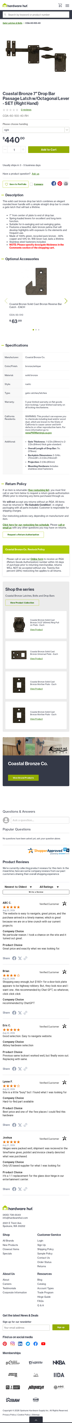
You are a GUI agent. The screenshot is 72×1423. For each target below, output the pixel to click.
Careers (7, 1283)
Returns (41, 1266)
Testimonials (9, 1288)
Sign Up (41, 1245)
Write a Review (36, 892)
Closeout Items (11, 1249)
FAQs (40, 1301)
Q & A (40, 1305)
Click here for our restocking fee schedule (26, 524)
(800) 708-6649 (12, 1214)
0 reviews (26, 109)
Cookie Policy (23, 1414)
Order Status (44, 1262)
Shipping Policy (45, 1249)
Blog (39, 1279)
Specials (7, 1253)
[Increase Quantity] (23, 149)
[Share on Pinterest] (59, 183)
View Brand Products (23, 778)
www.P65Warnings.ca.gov (38, 432)
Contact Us (43, 1257)
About (6, 1279)
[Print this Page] (65, 183)
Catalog (41, 1283)
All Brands (8, 1240)
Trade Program (45, 1292)
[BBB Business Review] (13, 1387)
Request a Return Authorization (23, 534)
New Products (10, 1245)
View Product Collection (22, 602)
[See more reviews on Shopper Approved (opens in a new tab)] (25, 958)
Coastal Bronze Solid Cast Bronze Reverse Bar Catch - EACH (35, 306)
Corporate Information (15, 1292)
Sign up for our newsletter (17, 1321)
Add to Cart (48, 149)
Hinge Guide (44, 1296)
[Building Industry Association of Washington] (13, 1399)
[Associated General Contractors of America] (59, 1387)
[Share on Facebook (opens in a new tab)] (14, 958)
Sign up (60, 1327)
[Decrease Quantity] (5, 149)
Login (40, 1240)
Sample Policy (44, 1253)
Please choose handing (15, 124)
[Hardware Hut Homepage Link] (15, 5)
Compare (38, 184)
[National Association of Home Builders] (36, 1399)
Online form (36, 559)
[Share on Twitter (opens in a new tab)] (20, 958)
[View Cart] (60, 5)
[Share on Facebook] (53, 183)
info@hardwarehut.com (15, 1217)
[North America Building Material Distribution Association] (36, 1387)
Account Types (45, 1288)
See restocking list (38, 490)
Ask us (35, 173)
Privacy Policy (9, 1414)
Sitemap (36, 1414)
